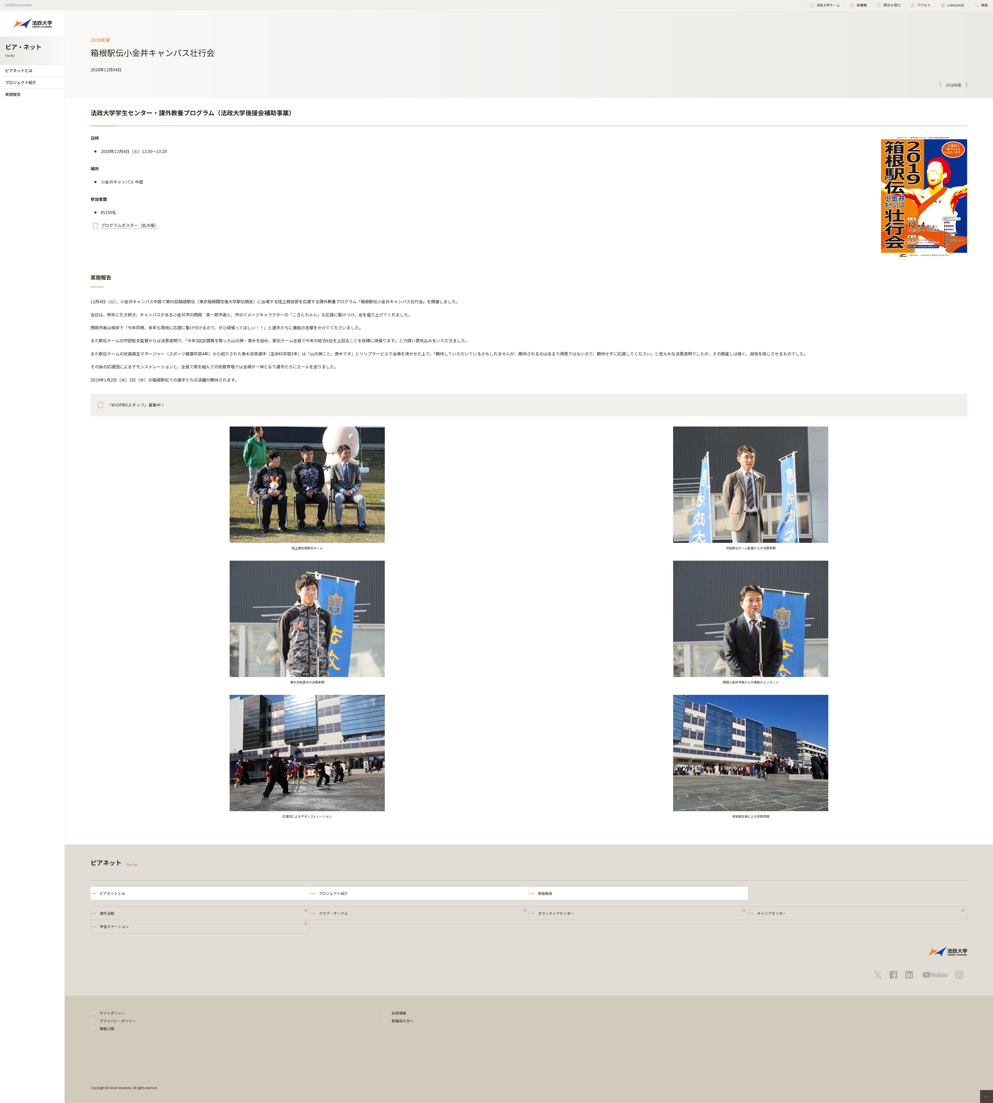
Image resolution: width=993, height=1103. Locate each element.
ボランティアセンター (556, 913)
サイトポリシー (112, 1013)
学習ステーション (114, 926)
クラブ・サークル (333, 913)
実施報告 (13, 94)
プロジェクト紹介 (20, 82)
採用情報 (399, 1013)
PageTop (986, 1096)
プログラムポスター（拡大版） (130, 225)
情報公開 (107, 1028)
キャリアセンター (771, 913)
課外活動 (107, 913)
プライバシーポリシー (118, 1020)
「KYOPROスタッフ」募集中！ (136, 405)
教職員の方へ (402, 1020)
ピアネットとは (18, 70)
